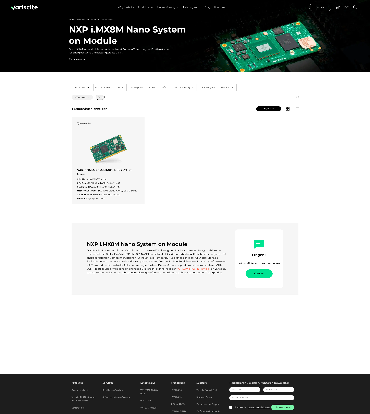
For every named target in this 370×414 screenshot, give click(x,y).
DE (346, 7)
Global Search (355, 7)
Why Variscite (126, 7)
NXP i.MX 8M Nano (179, 411)
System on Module (84, 19)
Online (338, 7)
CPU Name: (83, 179)
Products (77, 382)
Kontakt (320, 7)
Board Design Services (112, 390)
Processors (178, 382)
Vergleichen (268, 109)
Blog (207, 7)
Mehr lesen (75, 59)
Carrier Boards (78, 407)
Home (71, 19)
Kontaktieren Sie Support (207, 404)
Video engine (208, 87)
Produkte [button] (143, 7)
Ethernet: (82, 198)
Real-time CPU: (85, 187)
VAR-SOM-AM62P (148, 407)
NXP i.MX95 (176, 390)
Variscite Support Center (207, 390)
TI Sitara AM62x (178, 404)
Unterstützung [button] (166, 7)
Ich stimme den (252, 407)
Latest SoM (147, 382)
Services (107, 382)
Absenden (283, 407)
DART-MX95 (145, 400)
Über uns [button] (219, 7)
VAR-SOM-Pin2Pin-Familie (192, 268)
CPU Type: (82, 183)
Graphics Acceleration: (89, 194)
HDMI (152, 87)
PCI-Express (137, 87)
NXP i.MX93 (176, 397)
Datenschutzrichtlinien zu (259, 407)
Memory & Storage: (87, 191)
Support (201, 382)
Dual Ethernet (102, 87)
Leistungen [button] (190, 7)
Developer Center (204, 397)
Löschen (100, 97)
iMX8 (96, 19)
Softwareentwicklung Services (116, 397)
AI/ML (165, 87)
